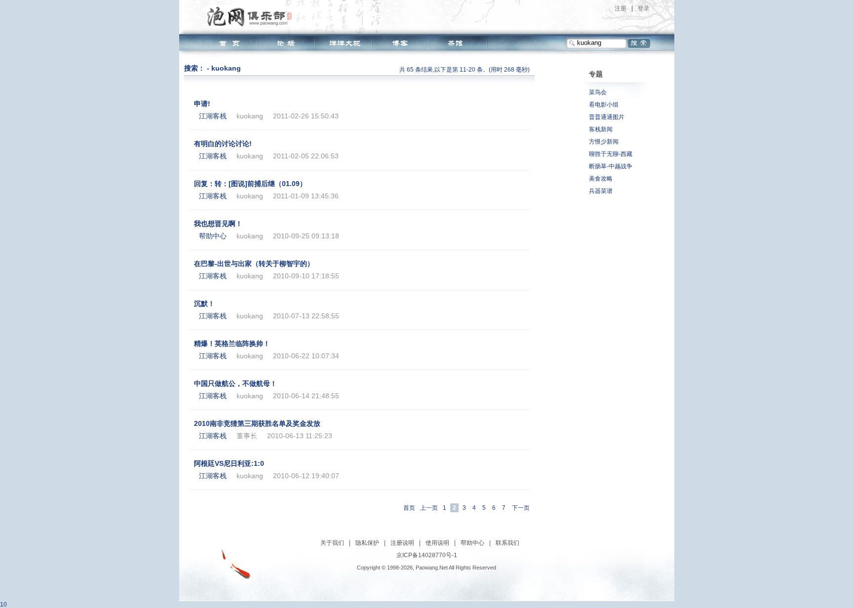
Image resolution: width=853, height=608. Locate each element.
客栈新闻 (601, 129)
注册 (620, 8)
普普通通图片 (606, 117)
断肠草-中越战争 (610, 166)
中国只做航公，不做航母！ (235, 383)
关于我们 (332, 542)
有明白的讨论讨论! (223, 144)
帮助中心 (472, 542)
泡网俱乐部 (252, 16)
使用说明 (437, 542)
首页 (409, 507)
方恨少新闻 (604, 141)
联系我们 (507, 542)
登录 (644, 8)
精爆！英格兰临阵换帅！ (232, 343)
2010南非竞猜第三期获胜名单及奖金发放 (257, 423)
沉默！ (204, 303)
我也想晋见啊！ (218, 224)
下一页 (521, 507)
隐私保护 (367, 542)
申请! (202, 104)
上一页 (429, 507)
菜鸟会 (598, 92)
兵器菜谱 (601, 191)
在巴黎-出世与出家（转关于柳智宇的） (254, 263)
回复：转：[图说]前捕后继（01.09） (250, 184)
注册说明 (402, 542)
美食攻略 (601, 178)
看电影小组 (604, 104)
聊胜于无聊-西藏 (610, 154)
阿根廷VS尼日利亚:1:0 (229, 463)
